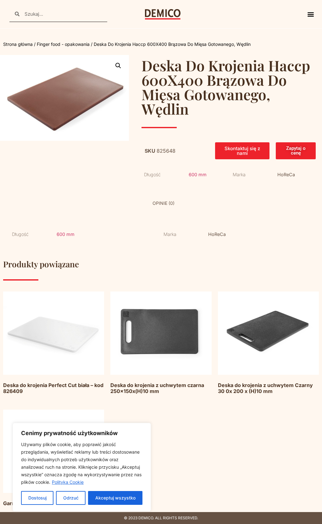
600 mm (198, 174)
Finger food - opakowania (63, 44)
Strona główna (18, 44)
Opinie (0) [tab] (164, 203)
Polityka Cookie (68, 482)
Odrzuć (71, 497)
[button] (310, 14)
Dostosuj (37, 497)
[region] (82, 467)
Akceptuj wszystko (115, 497)
